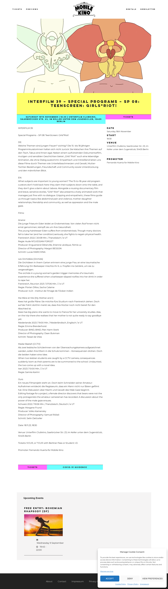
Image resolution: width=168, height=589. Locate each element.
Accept (110, 578)
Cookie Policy (120, 584)
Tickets (17, 9)
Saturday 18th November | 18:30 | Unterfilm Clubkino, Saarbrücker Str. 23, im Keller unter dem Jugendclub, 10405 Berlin (61, 119)
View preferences (152, 578)
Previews (32, 9)
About (49, 581)
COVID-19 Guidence (75, 467)
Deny (130, 578)
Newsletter (148, 9)
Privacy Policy (133, 584)
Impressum (144, 584)
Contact (62, 581)
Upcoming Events (33, 498)
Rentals (131, 9)
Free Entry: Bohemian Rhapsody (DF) (43, 510)
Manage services (106, 571)
